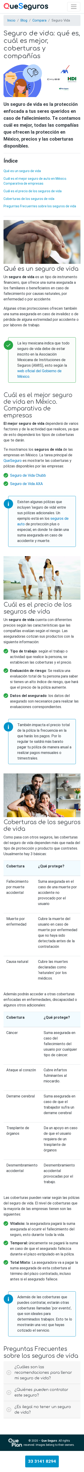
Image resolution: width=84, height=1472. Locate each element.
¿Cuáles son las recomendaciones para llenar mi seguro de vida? (43, 1372)
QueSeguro (13, 460)
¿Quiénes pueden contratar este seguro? (41, 1392)
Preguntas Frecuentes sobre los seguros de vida (40, 206)
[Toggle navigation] (73, 6)
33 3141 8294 (42, 1461)
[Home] (26, 6)
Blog (24, 20)
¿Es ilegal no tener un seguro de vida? (42, 1410)
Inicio (11, 20)
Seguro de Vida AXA (26, 484)
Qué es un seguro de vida (22, 171)
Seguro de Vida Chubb (28, 475)
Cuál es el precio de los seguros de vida (33, 191)
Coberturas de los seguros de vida (29, 199)
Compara (39, 20)
